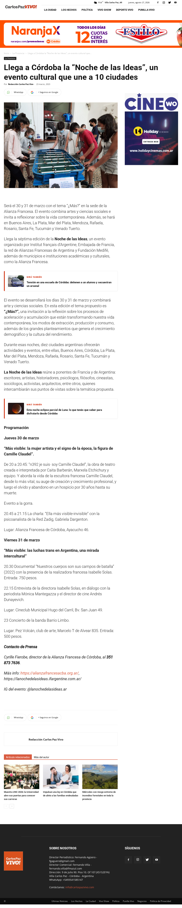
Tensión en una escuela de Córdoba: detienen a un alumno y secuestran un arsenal (69, 284)
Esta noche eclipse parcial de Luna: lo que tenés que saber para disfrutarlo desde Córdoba (64, 411)
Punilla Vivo (146, 9)
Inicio (6, 53)
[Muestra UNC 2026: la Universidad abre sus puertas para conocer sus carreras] (21, 777)
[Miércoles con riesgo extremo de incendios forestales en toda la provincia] (100, 777)
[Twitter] (169, 2)
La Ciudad (50, 9)
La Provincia (18, 53)
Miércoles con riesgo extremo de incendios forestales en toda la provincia (99, 795)
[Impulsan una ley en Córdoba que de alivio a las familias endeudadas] (60, 777)
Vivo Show (104, 9)
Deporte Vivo (124, 9)
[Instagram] (163, 2)
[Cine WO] (151, 109)
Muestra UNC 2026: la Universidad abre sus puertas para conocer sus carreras (21, 795)
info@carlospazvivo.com (79, 887)
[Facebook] (157, 2)
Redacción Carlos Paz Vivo (20, 84)
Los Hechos (69, 9)
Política (87, 9)
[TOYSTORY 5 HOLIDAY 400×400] (151, 164)
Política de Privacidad (160, 901)
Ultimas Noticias (60, 901)
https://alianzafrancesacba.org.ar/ (49, 673)
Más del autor (41, 757)
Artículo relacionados (18, 757)
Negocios (142, 901)
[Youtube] (175, 2)
